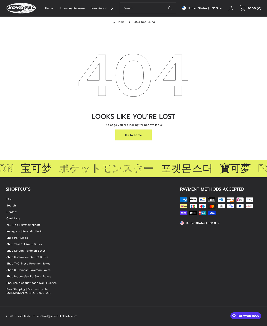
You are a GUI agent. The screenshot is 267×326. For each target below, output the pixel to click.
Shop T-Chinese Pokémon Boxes (28, 263)
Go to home (133, 135)
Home (121, 22)
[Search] (170, 8)
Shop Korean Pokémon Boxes (26, 250)
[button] (250, 8)
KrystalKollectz (25, 316)
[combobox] (148, 8)
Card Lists (13, 218)
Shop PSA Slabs (17, 237)
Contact (11, 212)
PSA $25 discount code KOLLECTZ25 (31, 283)
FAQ (9, 199)
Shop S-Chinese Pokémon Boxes (28, 270)
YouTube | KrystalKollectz (23, 225)
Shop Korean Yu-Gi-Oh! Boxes (27, 257)
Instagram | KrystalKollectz (24, 231)
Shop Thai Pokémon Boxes (24, 244)
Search (11, 205)
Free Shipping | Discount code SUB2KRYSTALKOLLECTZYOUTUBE (28, 291)
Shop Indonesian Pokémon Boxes (28, 276)
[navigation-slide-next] (107, 8)
